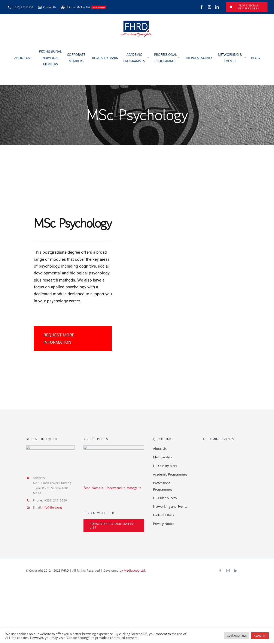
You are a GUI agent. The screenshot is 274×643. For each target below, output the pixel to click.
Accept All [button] (260, 635)
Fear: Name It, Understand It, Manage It (107, 462)
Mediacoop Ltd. (135, 570)
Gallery (120, 462)
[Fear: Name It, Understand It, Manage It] (113, 462)
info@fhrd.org (52, 507)
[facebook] (201, 7)
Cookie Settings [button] (237, 635)
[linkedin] (217, 7)
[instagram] (209, 7)
